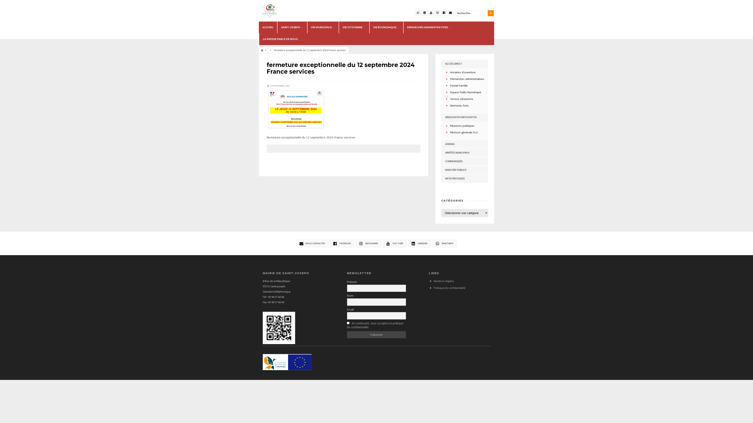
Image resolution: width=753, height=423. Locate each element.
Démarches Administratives (427, 27)
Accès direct (453, 63)
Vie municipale (321, 27)
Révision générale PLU (464, 132)
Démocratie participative (461, 117)
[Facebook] (444, 13)
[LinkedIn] (424, 13)
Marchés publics (456, 170)
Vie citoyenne (352, 27)
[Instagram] (437, 13)
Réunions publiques (462, 125)
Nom (350, 295)
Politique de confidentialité (450, 288)
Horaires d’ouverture (463, 72)
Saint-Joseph (290, 27)
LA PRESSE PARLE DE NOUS (280, 39)
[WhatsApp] (418, 13)
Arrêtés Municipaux (457, 152)
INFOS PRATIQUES (455, 178)
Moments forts (459, 105)
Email (350, 309)
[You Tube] (431, 13)
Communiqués (454, 161)
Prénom (352, 282)
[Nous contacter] (450, 13)
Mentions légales (444, 281)
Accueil (268, 27)
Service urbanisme (461, 99)
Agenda (450, 144)
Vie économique (384, 27)
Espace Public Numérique (465, 92)
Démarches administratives (467, 79)
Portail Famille (459, 85)
